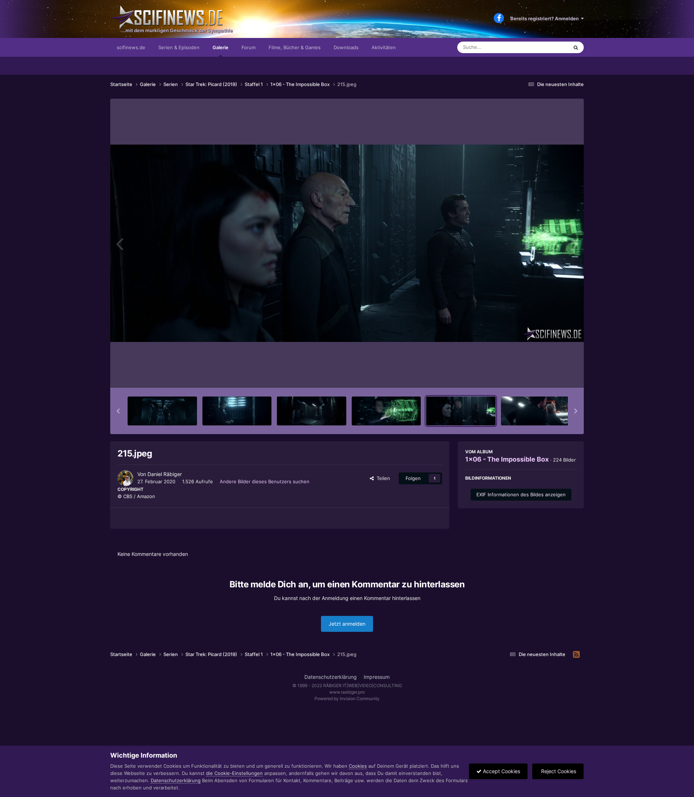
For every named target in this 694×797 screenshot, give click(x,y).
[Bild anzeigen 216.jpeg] (535, 411)
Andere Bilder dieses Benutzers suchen (264, 481)
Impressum (377, 677)
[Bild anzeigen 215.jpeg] (461, 411)
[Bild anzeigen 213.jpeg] (311, 411)
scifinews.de (131, 47)
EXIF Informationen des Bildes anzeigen (521, 494)
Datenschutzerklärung (330, 677)
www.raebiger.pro (347, 692)
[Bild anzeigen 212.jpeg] (237, 411)
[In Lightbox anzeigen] (347, 243)
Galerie (220, 47)
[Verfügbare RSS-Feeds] (576, 655)
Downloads (346, 47)
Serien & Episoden (179, 47)
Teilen (382, 478)
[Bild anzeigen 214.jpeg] (386, 411)
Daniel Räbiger (164, 474)
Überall (551, 47)
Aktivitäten (384, 47)
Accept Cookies (500, 771)
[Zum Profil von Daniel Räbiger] (125, 478)
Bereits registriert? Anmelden (545, 18)
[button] (118, 411)
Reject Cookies (558, 771)
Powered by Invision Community (347, 698)
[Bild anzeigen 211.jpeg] (162, 411)
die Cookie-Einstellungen (234, 773)
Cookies (358, 766)
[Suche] (576, 47)
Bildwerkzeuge (551, 375)
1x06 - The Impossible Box (507, 459)
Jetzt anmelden (347, 624)
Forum (248, 47)
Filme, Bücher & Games (295, 47)
